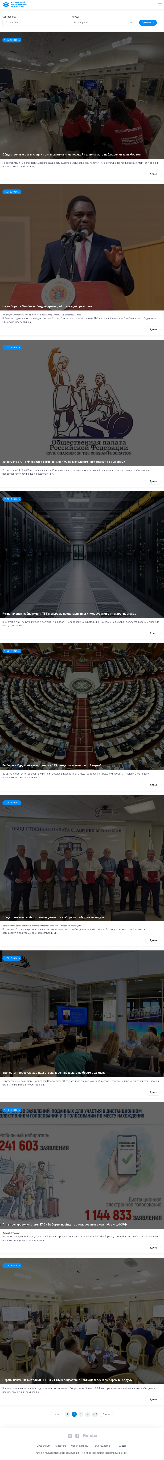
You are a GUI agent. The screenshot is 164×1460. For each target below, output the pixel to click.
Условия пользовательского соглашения (57, 1453)
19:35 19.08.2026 (12, 347)
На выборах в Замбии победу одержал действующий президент (47, 306)
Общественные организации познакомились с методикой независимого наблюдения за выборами (71, 154)
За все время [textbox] (81, 22)
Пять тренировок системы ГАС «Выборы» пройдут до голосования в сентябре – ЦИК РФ (64, 1224)
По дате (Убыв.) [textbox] (13, 22)
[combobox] (34, 23)
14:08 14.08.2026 (12, 803)
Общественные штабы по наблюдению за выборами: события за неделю (53, 917)
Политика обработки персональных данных (104, 1453)
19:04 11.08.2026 (12, 1265)
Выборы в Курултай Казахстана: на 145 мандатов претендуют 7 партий (52, 765)
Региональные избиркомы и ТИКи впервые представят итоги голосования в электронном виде (69, 613)
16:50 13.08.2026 (12, 958)
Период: (75, 16)
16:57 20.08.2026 (12, 40)
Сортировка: (9, 16)
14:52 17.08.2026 (12, 651)
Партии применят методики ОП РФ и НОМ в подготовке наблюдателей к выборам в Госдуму (67, 1380)
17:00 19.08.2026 (12, 499)
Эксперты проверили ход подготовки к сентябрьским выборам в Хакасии (54, 1072)
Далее (153, 174)
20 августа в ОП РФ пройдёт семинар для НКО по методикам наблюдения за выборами (63, 461)
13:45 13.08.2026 (12, 1110)
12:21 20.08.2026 (12, 192)
